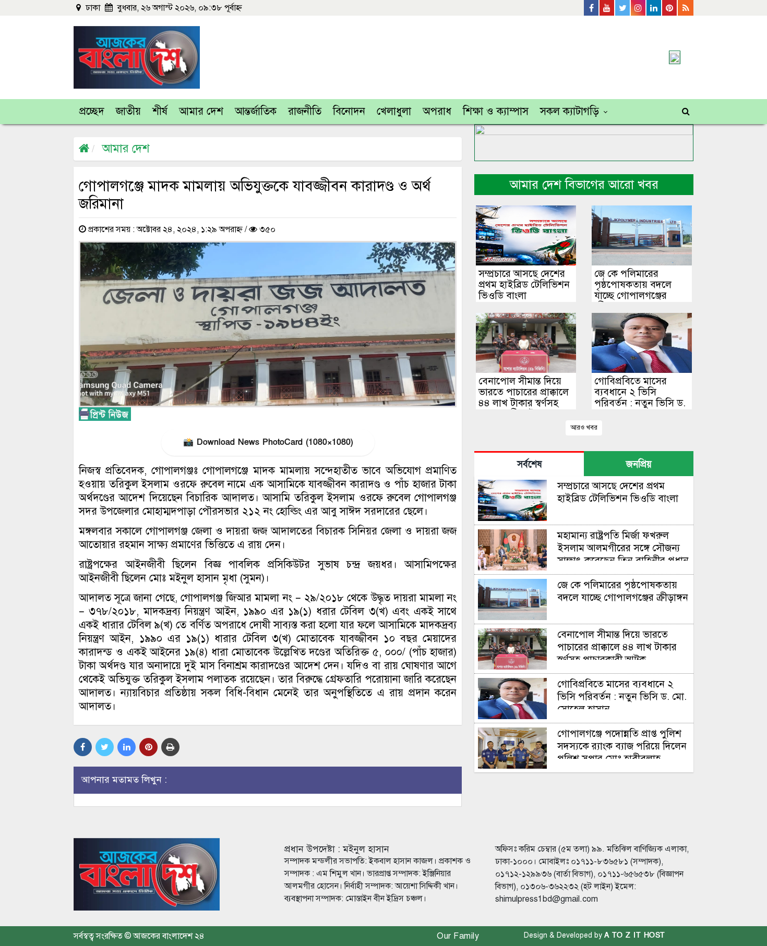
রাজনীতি (304, 111)
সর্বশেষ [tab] (529, 464)
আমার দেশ (201, 111)
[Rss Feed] (685, 8)
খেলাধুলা (394, 111)
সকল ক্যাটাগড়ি (569, 111)
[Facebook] (592, 8)
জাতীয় (128, 111)
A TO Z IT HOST (634, 935)
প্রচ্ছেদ (91, 111)
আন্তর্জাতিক (256, 111)
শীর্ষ (159, 111)
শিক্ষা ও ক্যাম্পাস (496, 111)
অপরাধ (437, 111)
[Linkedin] (654, 8)
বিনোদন (349, 111)
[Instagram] (638, 8)
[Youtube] (607, 8)
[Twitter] (623, 8)
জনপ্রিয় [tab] (639, 464)
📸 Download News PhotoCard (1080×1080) (268, 442)
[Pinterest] (670, 8)
